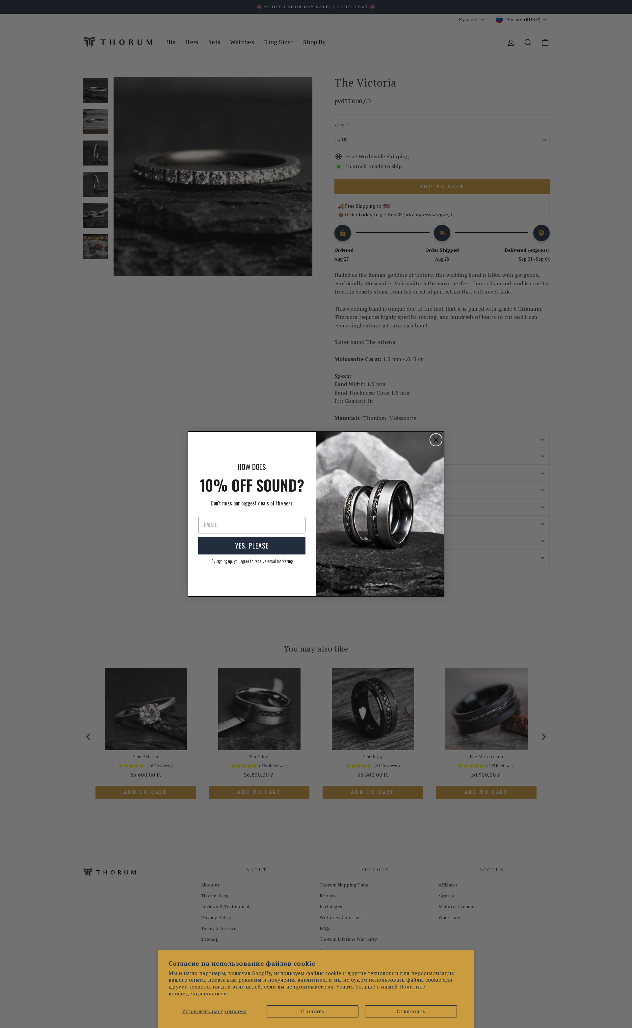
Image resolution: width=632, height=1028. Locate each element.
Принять (312, 1011)
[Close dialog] (436, 440)
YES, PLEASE (252, 546)
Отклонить (411, 1011)
